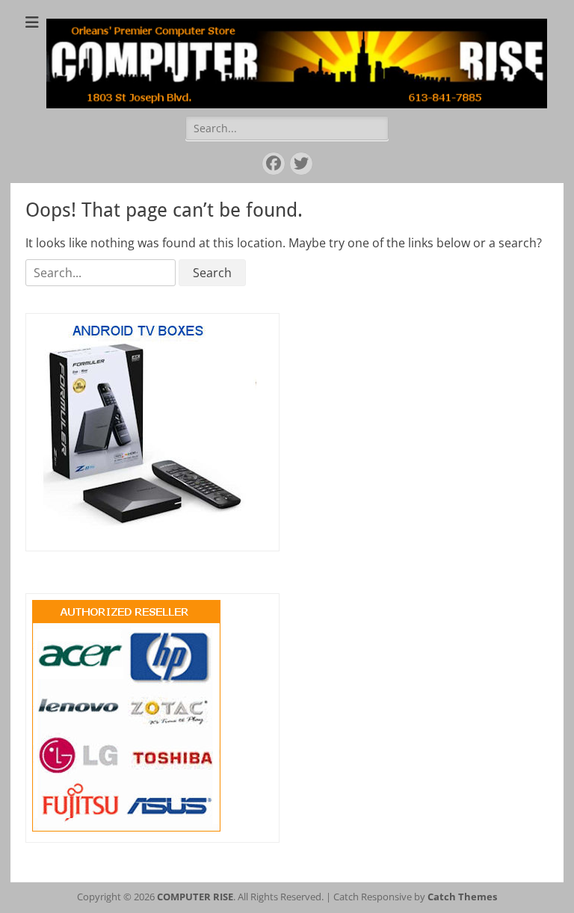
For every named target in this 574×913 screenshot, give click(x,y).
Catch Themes (462, 896)
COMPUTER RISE (195, 896)
